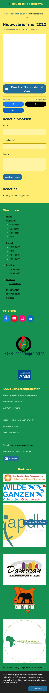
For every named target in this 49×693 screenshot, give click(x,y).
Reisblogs (10, 265)
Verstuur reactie (12, 177)
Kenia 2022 (14, 269)
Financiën (10, 279)
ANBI (12, 236)
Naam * (6, 125)
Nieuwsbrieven (18, 13)
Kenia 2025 (14, 273)
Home (5, 13)
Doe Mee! (14, 232)
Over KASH (11, 220)
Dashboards (15, 283)
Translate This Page (35, 522)
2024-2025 (14, 255)
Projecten (10, 243)
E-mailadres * (9, 140)
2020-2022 (14, 247)
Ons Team (14, 228)
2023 (11, 251)
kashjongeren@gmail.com (21, 445)
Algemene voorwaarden (32, 667)
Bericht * (7, 154)
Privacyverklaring (11, 667)
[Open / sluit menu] (4, 4)
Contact (10, 297)
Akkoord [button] (38, 688)
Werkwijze (14, 224)
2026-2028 (14, 259)
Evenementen (12, 289)
